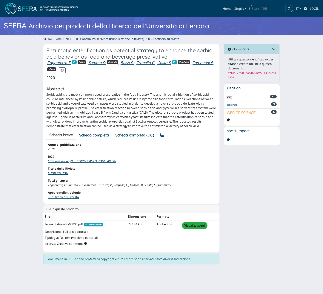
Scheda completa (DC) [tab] (134, 135)
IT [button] (297, 9)
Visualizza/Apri (194, 225)
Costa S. (164, 62)
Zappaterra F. (59, 62)
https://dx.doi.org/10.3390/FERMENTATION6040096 (82, 161)
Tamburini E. (203, 62)
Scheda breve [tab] (61, 134)
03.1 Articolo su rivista (163, 39)
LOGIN (314, 9)
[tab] (162, 135)
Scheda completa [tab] (94, 135)
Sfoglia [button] (239, 9)
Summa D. (97, 62)
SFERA (47, 39)
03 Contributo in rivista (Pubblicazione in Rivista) (110, 39)
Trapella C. (145, 62)
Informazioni (240, 49)
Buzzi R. (127, 62)
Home (227, 9)
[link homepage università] (41, 8)
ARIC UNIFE (64, 39)
